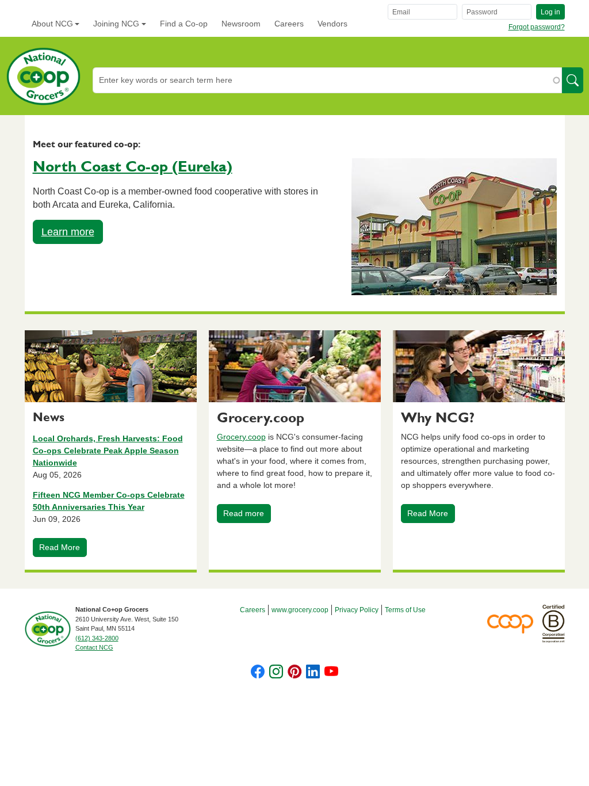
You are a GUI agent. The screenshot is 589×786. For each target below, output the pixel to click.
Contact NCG (94, 647)
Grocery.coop (241, 436)
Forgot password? (536, 27)
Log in (550, 12)
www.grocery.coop (299, 610)
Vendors (332, 23)
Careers (289, 23)
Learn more (67, 232)
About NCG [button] (52, 23)
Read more (243, 513)
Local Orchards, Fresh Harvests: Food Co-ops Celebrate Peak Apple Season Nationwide (108, 450)
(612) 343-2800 (96, 638)
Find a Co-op (184, 23)
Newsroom (241, 23)
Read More (59, 547)
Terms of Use (405, 610)
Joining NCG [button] (116, 23)
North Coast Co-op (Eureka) (132, 167)
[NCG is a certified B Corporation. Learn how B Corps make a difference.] (553, 623)
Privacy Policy (356, 610)
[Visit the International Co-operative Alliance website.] (514, 623)
